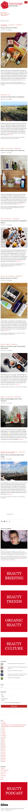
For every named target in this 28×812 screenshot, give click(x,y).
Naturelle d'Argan (10, 207)
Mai (3, 731)
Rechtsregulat (13, 265)
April (3, 732)
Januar (4, 737)
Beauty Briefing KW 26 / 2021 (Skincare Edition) (16, 663)
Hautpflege (23, 137)
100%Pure (2, 206)
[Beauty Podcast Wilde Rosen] (14, 800)
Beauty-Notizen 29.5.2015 (9, 28)
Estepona (18, 137)
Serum (9, 266)
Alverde (2, 333)
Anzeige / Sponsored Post (6, 218)
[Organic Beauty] (14, 632)
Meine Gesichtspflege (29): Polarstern (12, 150)
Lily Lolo (11, 386)
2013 (3, 756)
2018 (3, 749)
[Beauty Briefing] (14, 585)
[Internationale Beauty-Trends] (14, 608)
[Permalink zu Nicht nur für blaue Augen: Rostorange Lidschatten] (14, 372)
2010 (3, 761)
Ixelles (9, 496)
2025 (3, 738)
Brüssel (2, 496)
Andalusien (6, 333)
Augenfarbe (3, 386)
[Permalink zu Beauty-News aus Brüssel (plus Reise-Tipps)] (14, 480)
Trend (12, 266)
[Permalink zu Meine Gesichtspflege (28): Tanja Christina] (14, 427)
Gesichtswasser (22, 263)
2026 (3, 722)
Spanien (17, 138)
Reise (9, 94)
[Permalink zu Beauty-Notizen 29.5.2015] (14, 67)
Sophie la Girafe (8, 334)
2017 (3, 750)
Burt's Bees (6, 441)
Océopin (15, 83)
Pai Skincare (21, 207)
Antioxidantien (3, 263)
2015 (3, 753)
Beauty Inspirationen (5, 14)
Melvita (23, 333)
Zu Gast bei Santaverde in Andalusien (12, 97)
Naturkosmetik (4, 25)
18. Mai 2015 (3, 458)
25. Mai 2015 (3, 224)
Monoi (22, 82)
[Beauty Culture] (14, 655)
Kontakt (2, 779)
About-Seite (19, 558)
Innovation (2, 265)
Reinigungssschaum (4, 266)
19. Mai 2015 (3, 403)
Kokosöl (23, 206)
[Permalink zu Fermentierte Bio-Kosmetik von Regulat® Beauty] (14, 247)
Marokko (14, 496)
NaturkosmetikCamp (10, 83)
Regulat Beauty (18, 265)
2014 (3, 755)
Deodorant (6, 496)
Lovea (12, 496)
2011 (3, 759)
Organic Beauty (4, 15)
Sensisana (7, 208)
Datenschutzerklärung (14, 702)
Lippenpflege (18, 82)
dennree (6, 82)
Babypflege (10, 333)
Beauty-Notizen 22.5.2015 (9, 278)
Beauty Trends (4, 12)
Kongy (14, 82)
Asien (7, 263)
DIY (9, 441)
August (4, 723)
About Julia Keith (4, 771)
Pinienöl (19, 83)
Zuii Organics (24, 386)
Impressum (2, 768)
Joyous (18, 206)
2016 (3, 752)
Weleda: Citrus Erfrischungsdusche (14, 677)
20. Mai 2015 (3, 350)
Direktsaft (14, 137)
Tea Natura (3, 84)
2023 (3, 741)
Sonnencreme (23, 83)
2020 (3, 746)
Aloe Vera (2, 137)
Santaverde (13, 138)
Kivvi (21, 206)
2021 (3, 744)
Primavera (2, 208)
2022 (3, 743)
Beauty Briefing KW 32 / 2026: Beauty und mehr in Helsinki (12, 726)
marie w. (14, 386)
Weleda (10, 208)
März (3, 734)
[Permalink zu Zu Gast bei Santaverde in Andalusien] (14, 120)
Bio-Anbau (10, 137)
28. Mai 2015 (3, 99)
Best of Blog (3, 773)
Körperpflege (11, 276)
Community (3, 148)
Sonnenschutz (3, 497)
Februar (4, 735)
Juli (3, 728)
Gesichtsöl (11, 82)
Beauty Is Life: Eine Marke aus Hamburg (15, 670)
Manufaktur (3, 138)
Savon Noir (19, 496)
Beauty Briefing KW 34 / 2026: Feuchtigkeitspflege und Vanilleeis (13, 725)
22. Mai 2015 (3, 280)
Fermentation (11, 263)
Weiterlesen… (23, 80)
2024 (3, 740)
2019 (3, 747)
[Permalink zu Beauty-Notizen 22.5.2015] (14, 318)
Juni (3, 729)
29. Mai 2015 (3, 29)
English (2, 777)
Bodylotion (20, 333)
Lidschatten (7, 386)
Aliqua (6, 206)
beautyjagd (10, 29)
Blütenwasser (15, 333)
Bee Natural (3, 82)
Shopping (23, 496)
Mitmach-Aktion (3, 207)
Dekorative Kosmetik (5, 344)
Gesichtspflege (10, 148)
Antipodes (9, 206)
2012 (3, 758)
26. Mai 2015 (3, 152)
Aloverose (6, 137)
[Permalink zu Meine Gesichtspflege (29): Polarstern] (14, 191)
